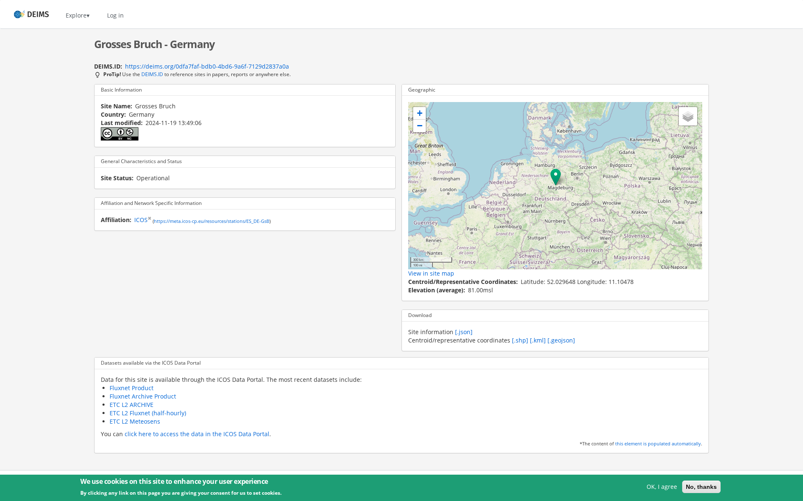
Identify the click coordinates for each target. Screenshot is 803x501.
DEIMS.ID (152, 74)
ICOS (141, 220)
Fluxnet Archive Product (143, 396)
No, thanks (701, 486)
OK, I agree (662, 487)
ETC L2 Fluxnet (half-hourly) (148, 413)
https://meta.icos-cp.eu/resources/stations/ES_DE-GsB (211, 221)
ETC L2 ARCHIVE (131, 405)
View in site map (431, 273)
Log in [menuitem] (115, 15)
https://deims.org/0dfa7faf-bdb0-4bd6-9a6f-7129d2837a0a (207, 66)
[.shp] (520, 340)
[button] (555, 177)
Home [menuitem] (23, 15)
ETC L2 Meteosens (135, 421)
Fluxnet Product (131, 388)
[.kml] (538, 340)
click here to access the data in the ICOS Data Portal (197, 434)
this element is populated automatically (658, 444)
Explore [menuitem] (76, 15)
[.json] (464, 332)
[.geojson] (561, 340)
